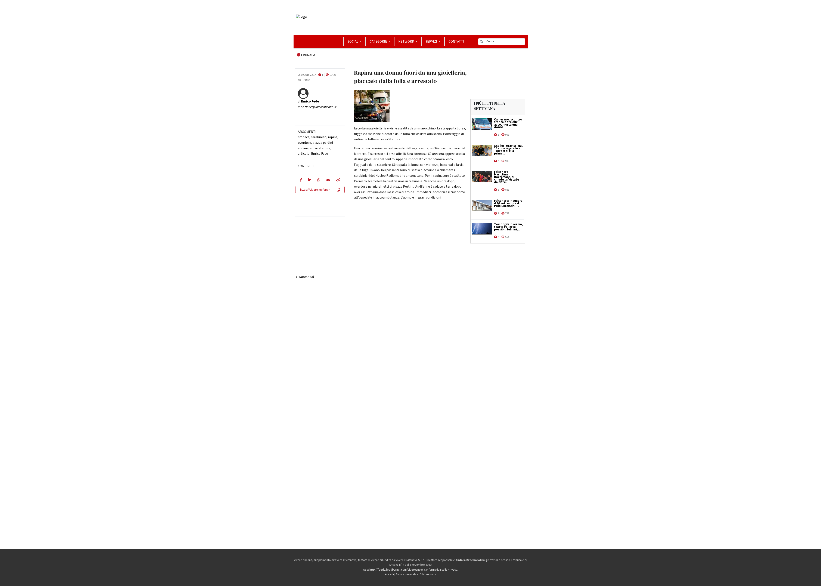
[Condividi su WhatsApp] (318, 180)
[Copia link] (338, 180)
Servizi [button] (431, 41)
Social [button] (353, 41)
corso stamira (320, 148)
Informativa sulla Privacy (441, 570)
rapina (332, 137)
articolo (304, 153)
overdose (304, 142)
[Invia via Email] (328, 180)
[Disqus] (410, 334)
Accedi (389, 574)
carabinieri (318, 137)
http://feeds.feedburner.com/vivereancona (397, 570)
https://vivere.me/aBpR (315, 190)
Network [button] (406, 41)
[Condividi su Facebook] (301, 180)
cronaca (303, 137)
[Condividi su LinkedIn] (309, 180)
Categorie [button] (379, 41)
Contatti (456, 41)
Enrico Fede (319, 153)
